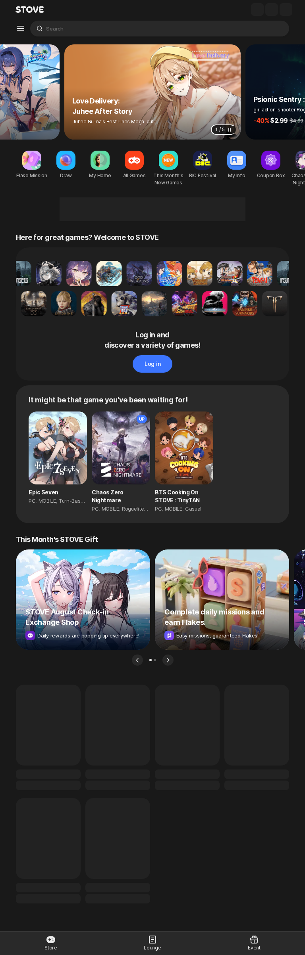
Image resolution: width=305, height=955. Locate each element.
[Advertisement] (152, 209)
